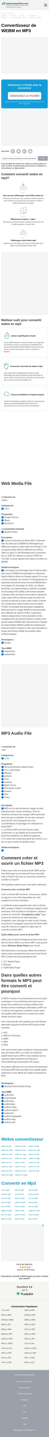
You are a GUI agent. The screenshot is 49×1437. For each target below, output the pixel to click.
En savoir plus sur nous (25, 1382)
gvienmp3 (33, 1219)
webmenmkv (34, 1163)
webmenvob (34, 1167)
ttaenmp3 (33, 1202)
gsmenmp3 (34, 1194)
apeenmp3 (19, 1198)
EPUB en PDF (30, 1315)
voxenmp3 (6, 1198)
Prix (24, 1412)
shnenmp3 (6, 1202)
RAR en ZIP (6, 1324)
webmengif (6, 1146)
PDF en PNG (29, 1358)
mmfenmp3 (20, 1215)
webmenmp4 (20, 1158)
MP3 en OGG (29, 1324)
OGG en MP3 (29, 1334)
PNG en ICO (29, 1362)
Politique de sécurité (25, 1394)
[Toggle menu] (45, 5)
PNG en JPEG (7, 1343)
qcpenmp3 (19, 1219)
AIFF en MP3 (29, 1329)
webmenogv (34, 1171)
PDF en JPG (6, 1358)
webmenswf (20, 1167)
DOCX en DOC (30, 1348)
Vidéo (22, 15)
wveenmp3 (20, 1206)
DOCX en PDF (30, 1353)
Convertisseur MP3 (18, 18)
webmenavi (6, 1163)
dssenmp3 (33, 1206)
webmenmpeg (21, 1175)
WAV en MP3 (29, 1310)
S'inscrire (27, 103)
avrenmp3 (5, 1206)
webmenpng (20, 1146)
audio (6, 758)
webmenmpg (7, 1175)
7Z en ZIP (5, 1310)
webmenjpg (34, 1146)
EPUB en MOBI (7, 1320)
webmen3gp (34, 1158)
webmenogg (20, 1154)
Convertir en (18, 1183)
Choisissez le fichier (24, 95)
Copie (43, 158)
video (6, 509)
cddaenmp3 (20, 1202)
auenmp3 (19, 1194)
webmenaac (6, 1158)
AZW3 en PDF (7, 1339)
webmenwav (20, 1150)
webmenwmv (7, 1171)
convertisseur (22, 1139)
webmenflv (19, 1163)
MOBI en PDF (6, 1334)
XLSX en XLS (6, 1348)
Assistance (24, 1400)
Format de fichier (24, 1388)
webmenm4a (34, 1150)
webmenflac (34, 1154)
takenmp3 (19, 1190)
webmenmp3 (7, 1150)
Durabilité (24, 1418)
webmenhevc (21, 1171)
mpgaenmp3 (34, 1211)
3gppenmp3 (6, 1211)
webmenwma (7, 1154)
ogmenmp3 (6, 1219)
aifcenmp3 (19, 1211)
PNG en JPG (29, 1339)
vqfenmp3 (33, 1190)
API (24, 1406)
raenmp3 (5, 1190)
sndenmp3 (6, 1194)
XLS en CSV (29, 1343)
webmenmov (6, 1167)
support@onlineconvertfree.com (24, 1430)
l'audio (13, 15)
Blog (24, 1424)
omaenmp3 (34, 1215)
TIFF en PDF (6, 1362)
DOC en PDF (6, 1353)
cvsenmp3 (33, 1198)
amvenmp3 (6, 1215)
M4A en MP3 (6, 1315)
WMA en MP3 (29, 1320)
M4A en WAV (6, 1329)
